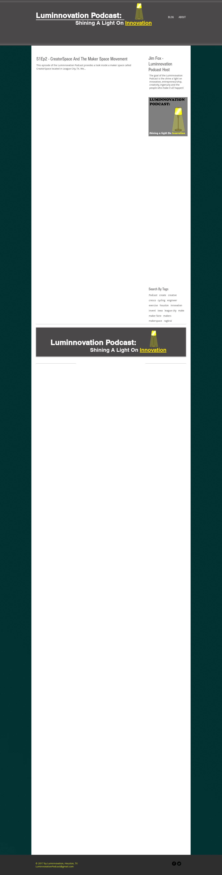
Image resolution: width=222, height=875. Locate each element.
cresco (152, 300)
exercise (153, 305)
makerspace (155, 320)
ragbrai (168, 320)
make (181, 310)
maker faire (155, 315)
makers (167, 315)
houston (164, 305)
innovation (176, 305)
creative (172, 295)
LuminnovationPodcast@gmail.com (55, 866)
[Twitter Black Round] (179, 863)
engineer (172, 300)
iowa (160, 310)
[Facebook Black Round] (174, 863)
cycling (161, 300)
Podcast (153, 295)
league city (170, 310)
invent (152, 310)
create (162, 295)
